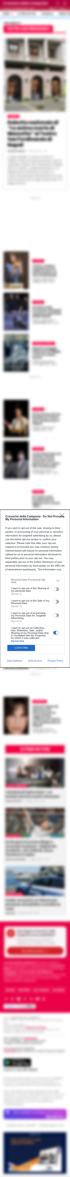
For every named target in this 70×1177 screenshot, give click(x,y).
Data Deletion (14, 660)
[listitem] (35, 580)
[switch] (56, 589)
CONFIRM (21, 648)
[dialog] (35, 588)
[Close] (63, 516)
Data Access (35, 660)
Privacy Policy (55, 660)
